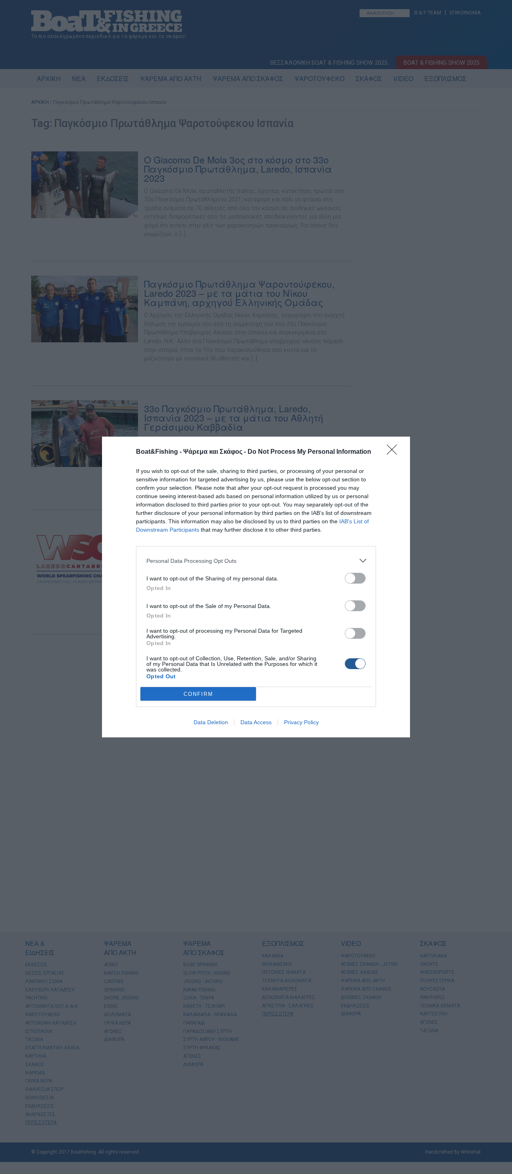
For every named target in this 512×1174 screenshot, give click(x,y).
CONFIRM (198, 694)
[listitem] (256, 560)
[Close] (394, 452)
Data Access (256, 722)
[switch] (355, 578)
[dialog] (256, 587)
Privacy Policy (301, 722)
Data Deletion (211, 722)
